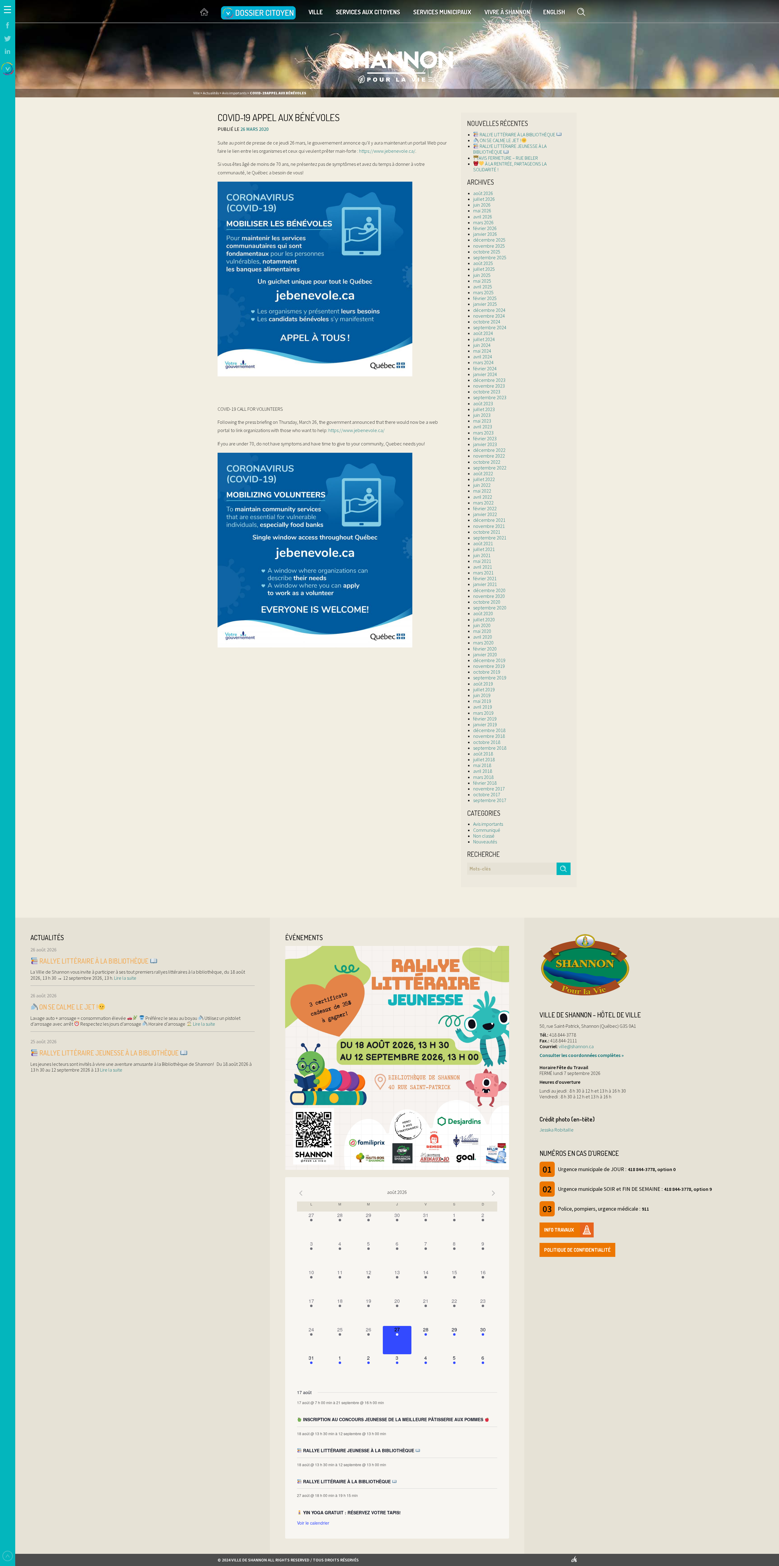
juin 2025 (482, 275)
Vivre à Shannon (507, 12)
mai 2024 (482, 351)
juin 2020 (482, 625)
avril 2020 (482, 637)
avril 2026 (482, 217)
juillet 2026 (484, 199)
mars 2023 (483, 433)
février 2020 (485, 649)
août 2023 (483, 403)
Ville (316, 12)
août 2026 (483, 193)
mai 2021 (482, 561)
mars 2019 (483, 713)
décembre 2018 (489, 730)
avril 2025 (482, 287)
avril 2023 (482, 427)
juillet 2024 (484, 339)
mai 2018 (482, 765)
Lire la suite (124, 978)
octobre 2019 (486, 672)
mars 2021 (483, 573)
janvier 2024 (485, 374)
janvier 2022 (485, 514)
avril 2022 (482, 497)
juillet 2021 (484, 549)
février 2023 (485, 438)
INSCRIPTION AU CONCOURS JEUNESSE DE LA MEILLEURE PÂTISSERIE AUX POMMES (393, 1419)
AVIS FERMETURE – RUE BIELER (508, 158)
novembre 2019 (489, 666)
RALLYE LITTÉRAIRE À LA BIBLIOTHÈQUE (517, 134)
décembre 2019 (489, 660)
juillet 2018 (484, 759)
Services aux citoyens (368, 12)
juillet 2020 (484, 619)
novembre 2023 (489, 386)
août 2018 (483, 754)
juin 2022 (482, 485)
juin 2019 (482, 695)
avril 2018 (482, 771)
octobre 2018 (486, 742)
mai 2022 (482, 491)
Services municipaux (442, 12)
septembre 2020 (489, 608)
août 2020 (483, 613)
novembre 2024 (489, 316)
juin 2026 (482, 205)
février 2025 (485, 298)
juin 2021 (482, 555)
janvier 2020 (485, 654)
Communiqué (486, 830)
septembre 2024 (489, 327)
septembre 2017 (489, 800)
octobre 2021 (486, 532)
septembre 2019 (489, 678)
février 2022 (485, 508)
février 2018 (485, 783)
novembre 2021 (489, 526)
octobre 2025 (486, 252)
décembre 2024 (489, 310)
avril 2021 (482, 567)
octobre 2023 (486, 392)
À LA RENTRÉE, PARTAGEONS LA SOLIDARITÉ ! (510, 167)
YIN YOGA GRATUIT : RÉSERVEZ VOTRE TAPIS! (351, 1512)
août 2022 (483, 473)
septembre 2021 (489, 538)
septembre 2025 (489, 257)
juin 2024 (482, 345)
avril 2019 (482, 707)
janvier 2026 (485, 234)
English (554, 12)
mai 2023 (482, 421)
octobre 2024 (486, 322)
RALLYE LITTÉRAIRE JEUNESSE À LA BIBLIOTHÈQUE (510, 149)
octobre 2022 (486, 462)
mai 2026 (482, 211)
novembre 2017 (489, 789)
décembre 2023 (489, 380)
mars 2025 (483, 292)
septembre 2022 (489, 468)
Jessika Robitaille (557, 1130)
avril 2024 (482, 357)
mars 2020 (483, 643)
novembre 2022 (489, 456)
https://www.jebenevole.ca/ (387, 151)
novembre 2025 (489, 246)
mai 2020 (482, 631)
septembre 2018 (489, 748)
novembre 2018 (489, 736)
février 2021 (485, 578)
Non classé (483, 836)
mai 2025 (482, 281)
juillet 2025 (484, 269)
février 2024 (485, 368)
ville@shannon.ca (576, 1046)
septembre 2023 (489, 397)
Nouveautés (485, 842)
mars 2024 (483, 362)
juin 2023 (482, 415)
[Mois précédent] (300, 1193)
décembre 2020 (489, 590)
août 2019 (483, 684)
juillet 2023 (484, 409)
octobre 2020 (486, 602)
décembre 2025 (489, 240)
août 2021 (483, 543)
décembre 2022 (489, 450)
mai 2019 (482, 701)
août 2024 (483, 333)
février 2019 (485, 719)
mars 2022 (483, 503)
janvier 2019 (485, 724)
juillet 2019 (484, 689)
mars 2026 (483, 222)
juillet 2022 (484, 479)
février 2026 (485, 228)
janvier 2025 (485, 304)
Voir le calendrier (313, 1523)
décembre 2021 (489, 520)
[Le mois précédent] (493, 1193)
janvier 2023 (485, 444)
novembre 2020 (489, 596)
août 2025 (483, 263)
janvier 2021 (485, 584)
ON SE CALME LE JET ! (500, 140)
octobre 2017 (486, 794)
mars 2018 (483, 777)
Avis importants (488, 824)
